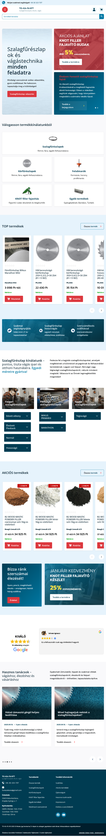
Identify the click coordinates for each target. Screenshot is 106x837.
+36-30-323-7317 (12, 783)
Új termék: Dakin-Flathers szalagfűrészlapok (74, 78)
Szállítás (59, 783)
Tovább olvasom (11, 745)
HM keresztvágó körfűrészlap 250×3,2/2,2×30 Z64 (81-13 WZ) (46, 274)
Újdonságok (60, 792)
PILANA (39, 282)
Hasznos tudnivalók (63, 797)
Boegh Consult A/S (12, 529)
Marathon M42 (10, 282)
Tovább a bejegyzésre (67, 106)
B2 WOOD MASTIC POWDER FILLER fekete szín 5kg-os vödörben (78, 519)
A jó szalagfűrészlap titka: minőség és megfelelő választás (78, 713)
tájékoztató (48, 833)
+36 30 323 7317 (36, 2)
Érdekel (13, 600)
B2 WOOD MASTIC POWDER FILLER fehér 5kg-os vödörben (47, 519)
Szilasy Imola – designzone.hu (94, 833)
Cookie (42, 833)
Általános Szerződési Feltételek (12, 833)
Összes (91, 226)
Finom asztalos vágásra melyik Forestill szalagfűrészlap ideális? (24, 713)
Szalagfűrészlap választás (22, 94)
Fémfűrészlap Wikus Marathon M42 (15, 271)
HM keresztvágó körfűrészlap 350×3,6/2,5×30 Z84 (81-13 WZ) (76, 274)
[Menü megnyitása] (5, 9)
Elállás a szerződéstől (64, 807)
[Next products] (101, 310)
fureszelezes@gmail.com (12, 790)
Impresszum (60, 802)
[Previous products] (92, 310)
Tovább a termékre (70, 61)
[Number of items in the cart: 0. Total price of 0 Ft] (101, 9)
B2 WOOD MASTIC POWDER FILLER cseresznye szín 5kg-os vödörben (16, 521)
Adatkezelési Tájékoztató (31, 833)
